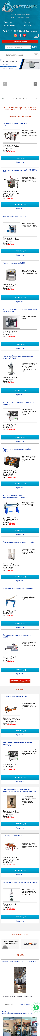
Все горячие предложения (20, 681)
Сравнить (20, 162)
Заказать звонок (20, 41)
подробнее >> (25, 1004)
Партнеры (8, 22)
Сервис (27, 22)
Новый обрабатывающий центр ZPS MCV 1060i (19, 961)
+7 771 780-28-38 (12, 31)
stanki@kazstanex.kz (29, 31)
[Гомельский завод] (10, 944)
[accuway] (30, 944)
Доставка (28, 25)
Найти (34, 47)
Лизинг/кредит (9, 25)
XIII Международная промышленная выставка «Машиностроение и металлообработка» (18, 1012)
